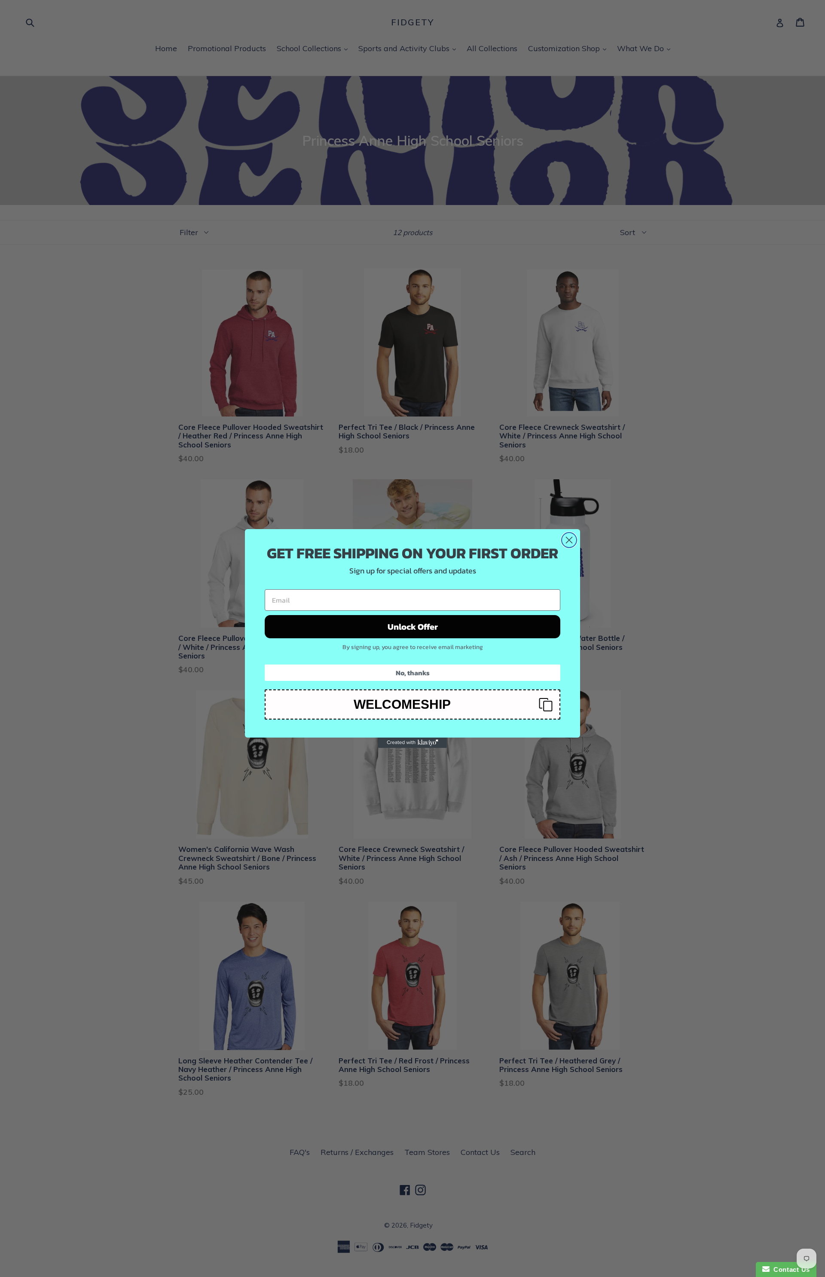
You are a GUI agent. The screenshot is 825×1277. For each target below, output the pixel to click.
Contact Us (790, 1269)
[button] (412, 704)
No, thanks (413, 673)
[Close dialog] (569, 540)
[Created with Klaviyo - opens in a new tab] (412, 743)
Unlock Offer (413, 626)
